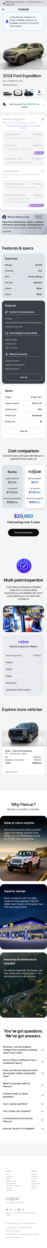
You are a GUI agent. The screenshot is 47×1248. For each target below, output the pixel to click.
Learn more (10, 4)
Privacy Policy (11, 1228)
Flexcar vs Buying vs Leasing (13, 1187)
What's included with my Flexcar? (16, 1085)
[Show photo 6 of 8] (25, 744)
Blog (7, 1179)
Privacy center (34, 1187)
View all (23, 377)
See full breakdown (23, 532)
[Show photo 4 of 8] (22, 744)
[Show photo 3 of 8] (21, 744)
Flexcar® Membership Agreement (18, 1234)
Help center (35, 1183)
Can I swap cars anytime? (17, 1111)
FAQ (7, 1174)
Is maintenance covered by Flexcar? (18, 1120)
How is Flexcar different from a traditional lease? (20, 1061)
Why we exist (11, 1183)
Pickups (34, 1174)
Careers (9, 1190)
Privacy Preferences (13, 1237)
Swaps (33, 1179)
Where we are (11, 1181)
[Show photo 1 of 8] (18, 744)
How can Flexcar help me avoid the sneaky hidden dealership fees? (20, 1073)
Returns (34, 1181)
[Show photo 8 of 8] (28, 744)
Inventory (9, 1177)
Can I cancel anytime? (15, 1104)
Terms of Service (25, 1228)
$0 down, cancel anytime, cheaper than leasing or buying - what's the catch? (21, 1050)
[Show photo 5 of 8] (24, 744)
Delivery (34, 1177)
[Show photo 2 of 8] (19, 744)
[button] (23, 745)
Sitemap (37, 1234)
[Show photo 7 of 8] (27, 744)
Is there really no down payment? (15, 1095)
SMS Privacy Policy (13, 1231)
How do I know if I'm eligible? (19, 1128)
